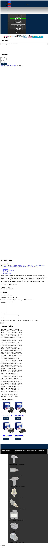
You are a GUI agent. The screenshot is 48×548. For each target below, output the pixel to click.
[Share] (2, 545)
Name (2, 315)
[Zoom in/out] (4, 545)
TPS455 (35, 266)
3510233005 (15, 266)
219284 (39, 265)
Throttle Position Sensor (10, 65)
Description (5, 269)
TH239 (31, 266)
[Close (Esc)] (1, 545)
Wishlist (18, 32)
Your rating (3, 302)
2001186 (30, 265)
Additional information (8, 270)
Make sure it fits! (7, 273)
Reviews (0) (5, 272)
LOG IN (27, 4)
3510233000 (9, 266)
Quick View (6, 418)
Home (1, 65)
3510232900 (3, 266)
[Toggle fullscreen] (3, 545)
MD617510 (27, 266)
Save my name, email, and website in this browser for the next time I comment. (20, 320)
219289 (42, 265)
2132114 (35, 265)
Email (2, 318)
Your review (3, 313)
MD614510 (21, 266)
